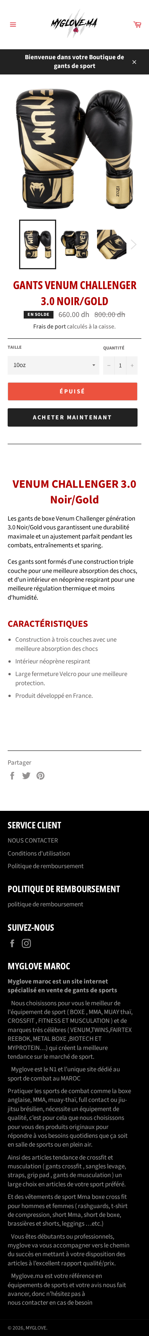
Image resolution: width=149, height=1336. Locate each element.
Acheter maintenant (72, 417)
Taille (15, 348)
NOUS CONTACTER (33, 840)
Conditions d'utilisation (39, 853)
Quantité (114, 348)
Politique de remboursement (46, 866)
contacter (35, 1302)
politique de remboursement (45, 904)
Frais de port (49, 326)
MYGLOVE (36, 1327)
